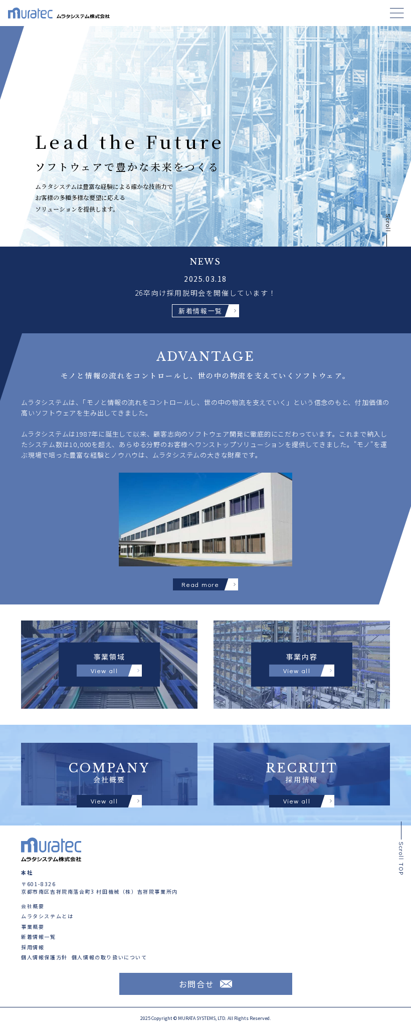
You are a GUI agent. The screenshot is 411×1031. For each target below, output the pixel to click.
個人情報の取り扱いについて (109, 957)
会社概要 (32, 906)
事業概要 (32, 927)
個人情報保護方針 (44, 957)
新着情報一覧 (38, 937)
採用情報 (32, 947)
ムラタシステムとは (47, 916)
